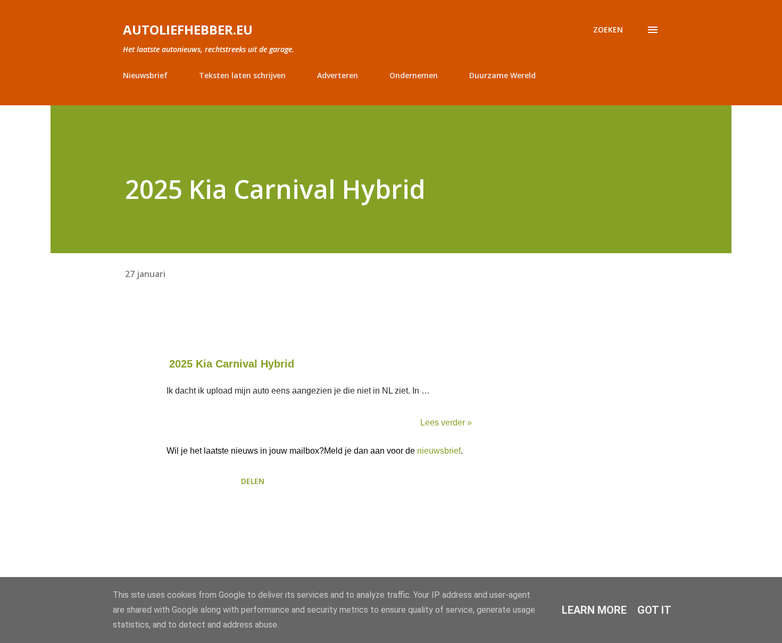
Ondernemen (413, 75)
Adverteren (337, 75)
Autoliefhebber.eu (188, 29)
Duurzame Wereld (502, 75)
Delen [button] (252, 481)
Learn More (594, 610)
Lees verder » (446, 422)
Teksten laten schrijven (242, 75)
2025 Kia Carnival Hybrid (231, 364)
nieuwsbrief (439, 450)
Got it (654, 610)
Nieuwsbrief (145, 75)
